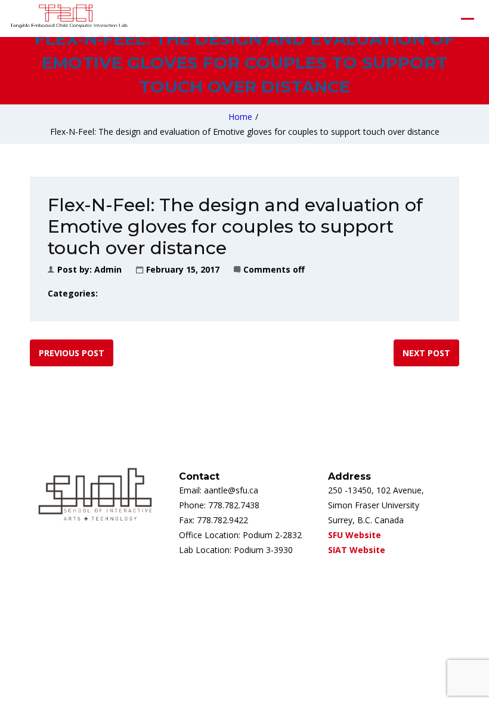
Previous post (71, 353)
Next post (426, 353)
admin (108, 269)
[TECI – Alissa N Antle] (68, 18)
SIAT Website (356, 549)
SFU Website (354, 535)
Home (240, 116)
